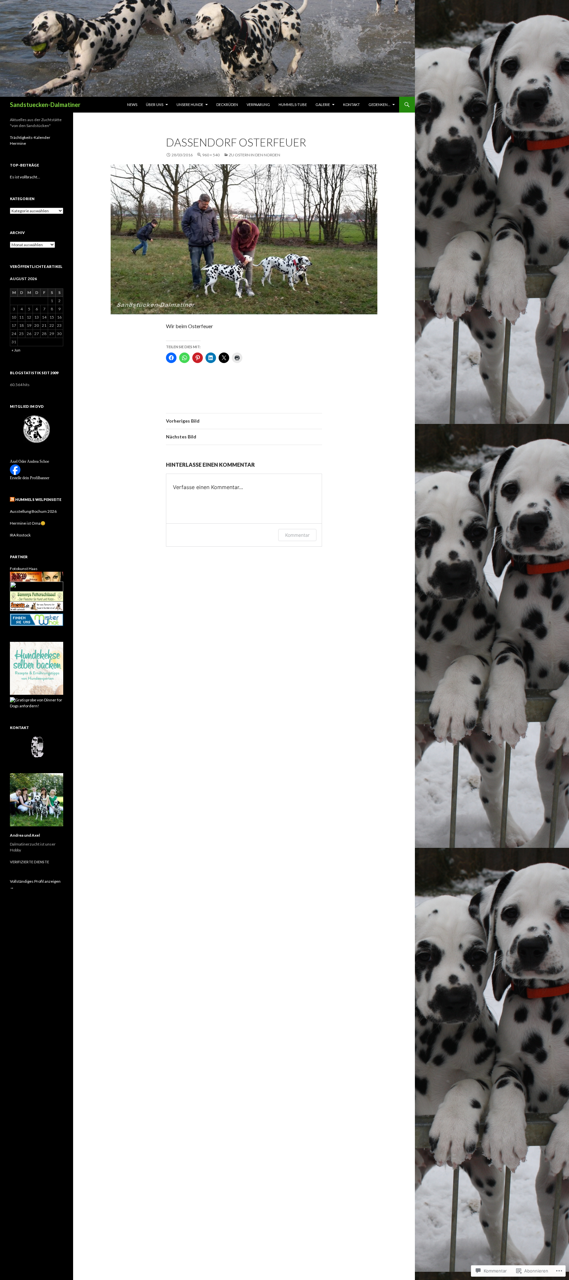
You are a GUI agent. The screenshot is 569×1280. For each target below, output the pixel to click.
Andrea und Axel (25, 835)
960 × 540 (211, 154)
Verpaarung (258, 104)
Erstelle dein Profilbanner (29, 478)
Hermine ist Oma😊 (27, 523)
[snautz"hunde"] (36, 605)
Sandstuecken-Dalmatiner (45, 104)
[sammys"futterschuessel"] (36, 595)
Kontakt (351, 104)
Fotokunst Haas (24, 568)
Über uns (154, 104)
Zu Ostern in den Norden (254, 154)
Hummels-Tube (293, 104)
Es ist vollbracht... (25, 176)
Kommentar (297, 535)
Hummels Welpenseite (38, 499)
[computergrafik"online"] (36, 576)
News (132, 104)
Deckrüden (227, 104)
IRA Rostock (20, 535)
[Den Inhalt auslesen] (12, 499)
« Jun (16, 350)
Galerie (322, 104)
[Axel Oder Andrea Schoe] (15, 469)
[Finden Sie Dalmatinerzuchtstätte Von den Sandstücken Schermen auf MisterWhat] (36, 620)
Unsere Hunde (189, 104)
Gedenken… (379, 104)
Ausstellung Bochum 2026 (33, 511)
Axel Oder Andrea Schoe (29, 461)
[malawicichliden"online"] (36, 586)
